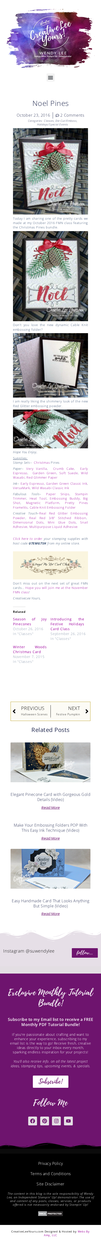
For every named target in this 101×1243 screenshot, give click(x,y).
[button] (51, 77)
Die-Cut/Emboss (65, 121)
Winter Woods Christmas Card (30, 649)
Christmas (42, 462)
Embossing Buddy (65, 498)
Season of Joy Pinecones (30, 621)
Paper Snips (57, 494)
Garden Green (44, 473)
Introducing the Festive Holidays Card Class (67, 624)
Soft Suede (68, 473)
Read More (50, 807)
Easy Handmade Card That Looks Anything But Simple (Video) (50, 903)
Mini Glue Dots (62, 522)
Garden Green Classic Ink (66, 483)
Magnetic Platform (42, 503)
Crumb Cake (63, 468)
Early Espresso (32, 483)
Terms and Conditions (50, 1173)
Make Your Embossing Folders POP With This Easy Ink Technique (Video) (51, 827)
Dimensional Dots (28, 522)
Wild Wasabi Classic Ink (50, 488)
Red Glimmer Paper (42, 477)
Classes (49, 121)
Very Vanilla (36, 468)
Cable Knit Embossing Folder (53, 507)
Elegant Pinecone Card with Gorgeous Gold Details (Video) (50, 797)
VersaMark (21, 488)
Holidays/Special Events (52, 124)
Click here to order (27, 538)
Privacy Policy (50, 1163)
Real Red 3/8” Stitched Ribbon (57, 518)
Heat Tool (38, 498)
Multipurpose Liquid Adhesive (53, 526)
